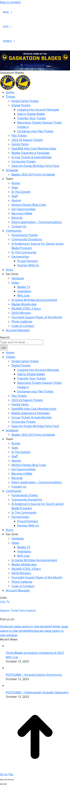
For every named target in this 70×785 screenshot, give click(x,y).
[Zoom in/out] (12, 779)
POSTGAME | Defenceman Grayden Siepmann (37, 692)
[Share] (5, 779)
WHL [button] (6, 12)
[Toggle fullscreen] (8, 779)
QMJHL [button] (8, 41)
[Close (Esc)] (1, 779)
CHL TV (5, 602)
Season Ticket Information (18, 611)
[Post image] (11, 646)
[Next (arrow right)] (5, 783)
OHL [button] (6, 27)
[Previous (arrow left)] (1, 783)
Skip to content (10, 2)
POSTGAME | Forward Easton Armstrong (34, 675)
